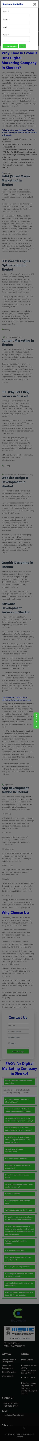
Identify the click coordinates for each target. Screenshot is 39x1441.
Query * (6, 35)
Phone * (6, 19)
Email (5, 27)
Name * (6, 12)
